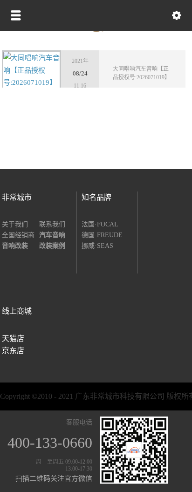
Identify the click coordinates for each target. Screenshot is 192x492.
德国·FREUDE (102, 235)
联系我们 (52, 224)
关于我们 (15, 224)
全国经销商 (18, 235)
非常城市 (17, 197)
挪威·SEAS (97, 245)
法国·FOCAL (100, 224)
